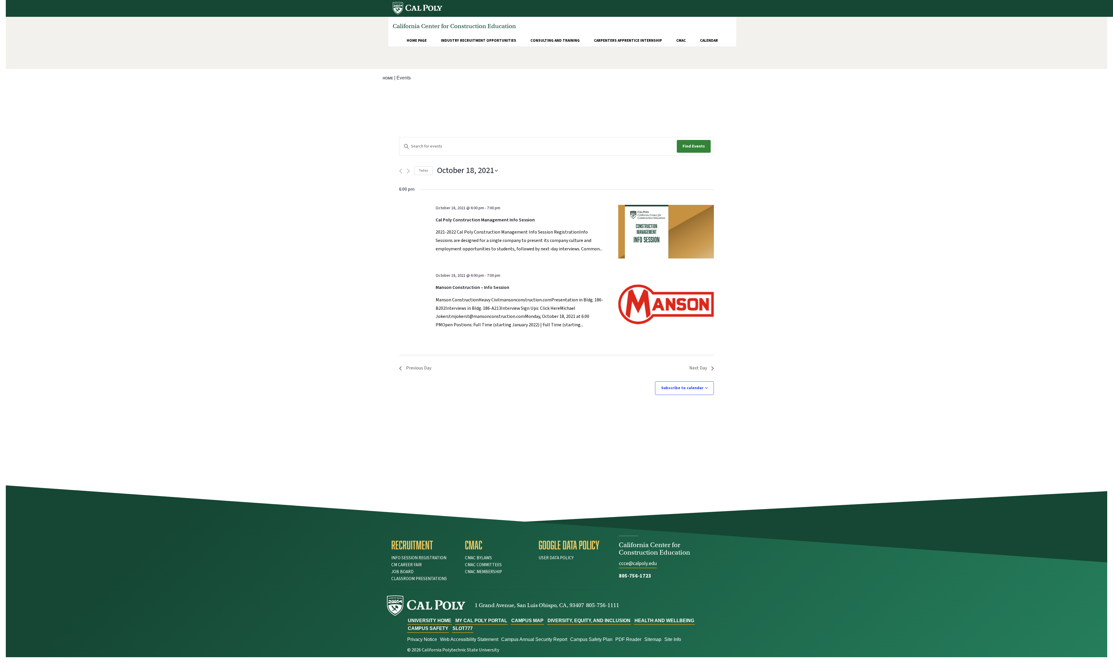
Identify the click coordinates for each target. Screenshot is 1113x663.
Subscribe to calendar (682, 388)
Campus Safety (428, 628)
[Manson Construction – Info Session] (666, 304)
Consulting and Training (555, 40)
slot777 (462, 628)
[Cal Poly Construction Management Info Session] (666, 232)
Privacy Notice (422, 639)
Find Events (694, 146)
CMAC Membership (483, 572)
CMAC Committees (483, 565)
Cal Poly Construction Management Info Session (485, 220)
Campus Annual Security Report (534, 639)
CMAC (681, 40)
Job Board (402, 572)
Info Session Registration (418, 558)
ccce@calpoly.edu (638, 563)
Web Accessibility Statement (469, 639)
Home (388, 78)
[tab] (424, 545)
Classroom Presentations (419, 579)
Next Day (698, 368)
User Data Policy (556, 558)
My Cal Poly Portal (481, 620)
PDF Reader (628, 639)
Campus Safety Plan (591, 639)
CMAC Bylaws (478, 558)
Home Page (417, 40)
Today (423, 170)
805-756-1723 (635, 576)
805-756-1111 (602, 605)
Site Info (672, 639)
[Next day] (408, 171)
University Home (429, 620)
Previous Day (418, 368)
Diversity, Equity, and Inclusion (589, 620)
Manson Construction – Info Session (472, 287)
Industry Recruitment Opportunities (478, 40)
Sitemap (652, 639)
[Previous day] (400, 171)
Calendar (709, 40)
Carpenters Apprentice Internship (628, 40)
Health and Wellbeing (664, 620)
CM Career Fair (406, 565)
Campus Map (527, 620)
